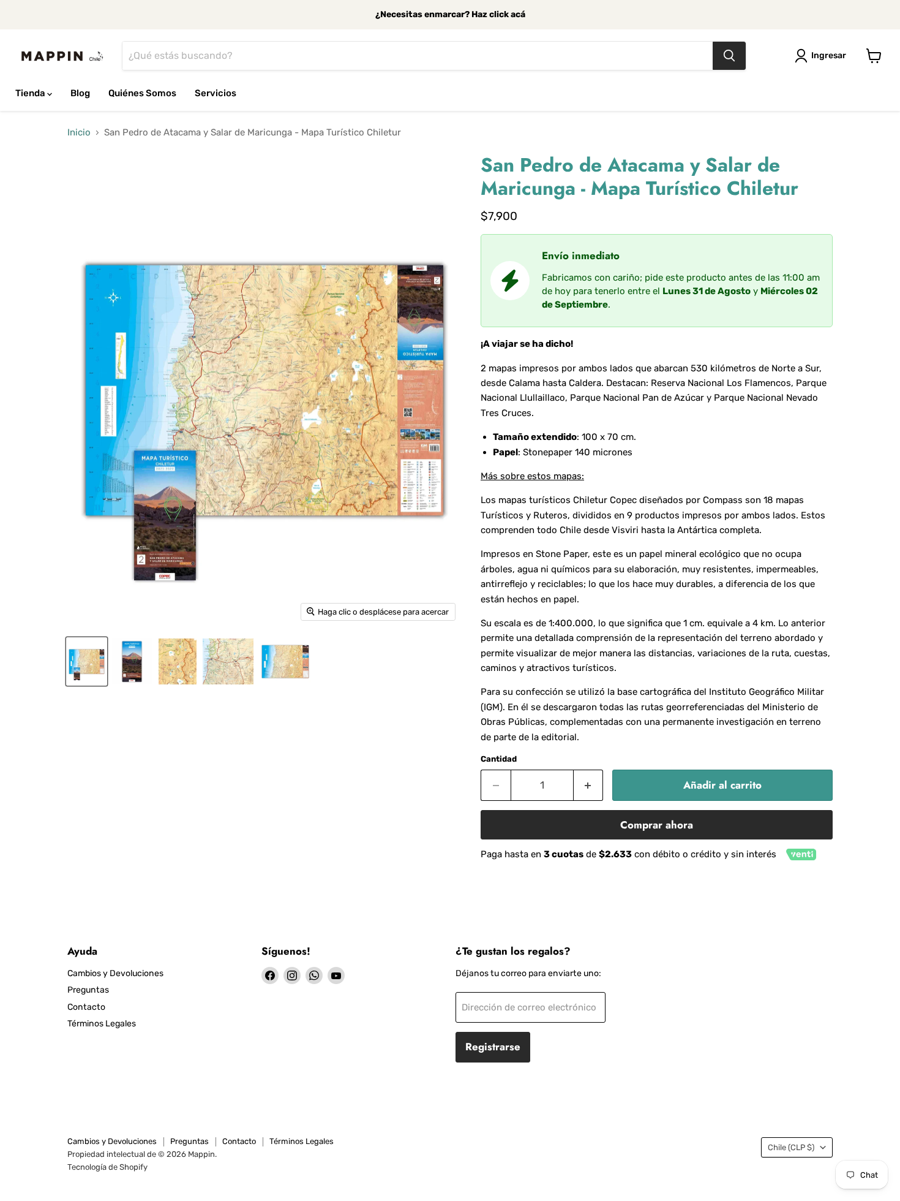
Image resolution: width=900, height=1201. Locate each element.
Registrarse (492, 1046)
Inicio (79, 132)
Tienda (31, 93)
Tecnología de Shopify (107, 1167)
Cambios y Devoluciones (115, 973)
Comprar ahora (656, 824)
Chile (791, 1147)
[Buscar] (729, 56)
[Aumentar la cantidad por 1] (589, 785)
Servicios (215, 93)
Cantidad (499, 758)
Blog (80, 93)
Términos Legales (101, 1023)
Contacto (86, 1007)
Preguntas (88, 990)
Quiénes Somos (142, 93)
